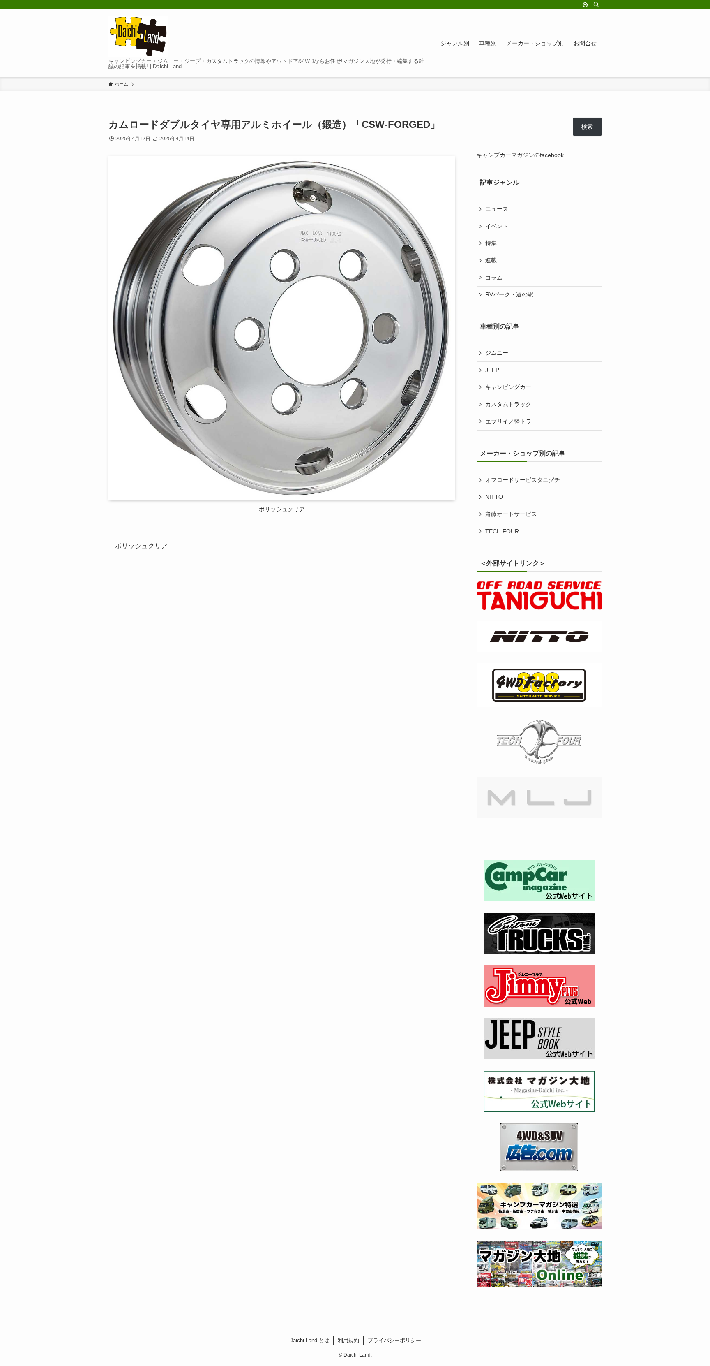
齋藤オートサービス (511, 514)
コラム (494, 277)
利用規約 (348, 1340)
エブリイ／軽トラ (508, 421)
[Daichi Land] (138, 36)
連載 (491, 260)
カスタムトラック (508, 404)
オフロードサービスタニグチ (522, 480)
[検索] (596, 4)
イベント (496, 226)
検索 (587, 126)
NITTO (494, 496)
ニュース (496, 209)
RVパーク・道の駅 (509, 294)
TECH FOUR (502, 531)
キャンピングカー (508, 387)
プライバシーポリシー (394, 1340)
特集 (491, 243)
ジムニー (496, 353)
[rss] (585, 4)
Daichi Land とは (309, 1340)
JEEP (492, 370)
